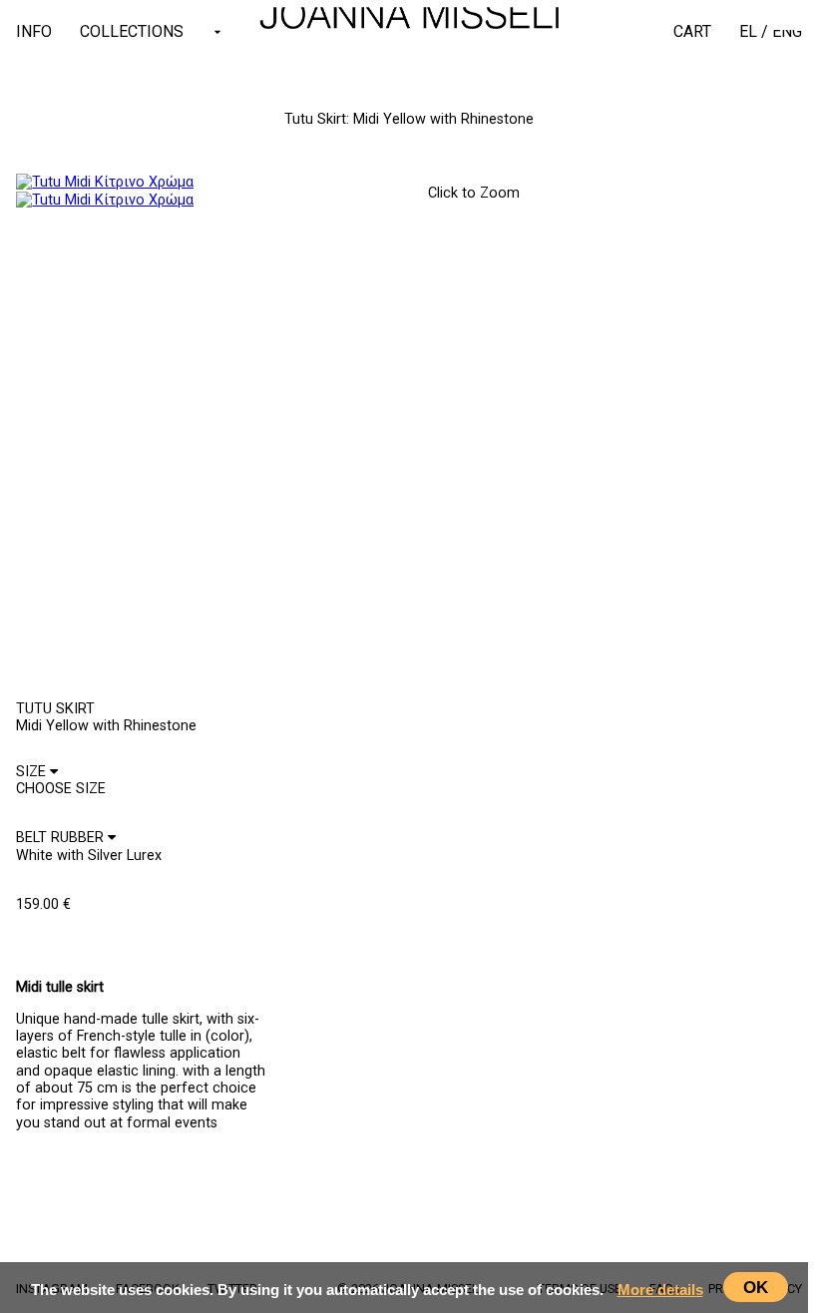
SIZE (33, 771)
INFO (34, 31)
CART (692, 31)
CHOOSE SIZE (69, 938)
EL (748, 31)
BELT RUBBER (62, 837)
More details (660, 1289)
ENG (787, 31)
